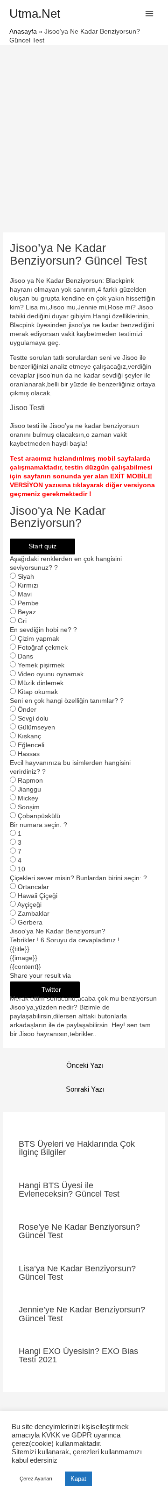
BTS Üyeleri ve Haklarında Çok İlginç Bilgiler (77, 1148)
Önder (27, 709)
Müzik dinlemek (40, 683)
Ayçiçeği (29, 904)
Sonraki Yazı (85, 1089)
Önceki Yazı (85, 1065)
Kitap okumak (38, 691)
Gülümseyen (36, 727)
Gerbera (30, 922)
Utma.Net (34, 13)
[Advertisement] (84, 134)
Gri (22, 620)
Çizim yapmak (38, 638)
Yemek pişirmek (41, 665)
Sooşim (29, 807)
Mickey (28, 798)
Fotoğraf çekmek (43, 647)
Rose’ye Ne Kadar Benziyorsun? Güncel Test (79, 1231)
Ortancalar (33, 886)
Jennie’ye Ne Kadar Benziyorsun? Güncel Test (82, 1313)
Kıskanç (29, 736)
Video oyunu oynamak (51, 674)
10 (21, 869)
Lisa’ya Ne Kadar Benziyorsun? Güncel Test (77, 1272)
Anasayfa (23, 31)
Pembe (28, 603)
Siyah (26, 576)
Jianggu (29, 789)
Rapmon (30, 780)
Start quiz (42, 546)
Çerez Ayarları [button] (36, 1478)
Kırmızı (28, 585)
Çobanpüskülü (39, 816)
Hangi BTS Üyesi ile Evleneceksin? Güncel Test (69, 1189)
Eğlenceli (31, 745)
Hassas (29, 753)
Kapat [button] (78, 1478)
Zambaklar (33, 913)
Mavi (25, 594)
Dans (25, 656)
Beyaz (27, 612)
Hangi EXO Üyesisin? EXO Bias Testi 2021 (78, 1355)
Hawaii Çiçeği (37, 895)
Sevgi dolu (33, 718)
